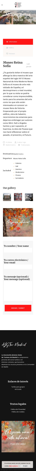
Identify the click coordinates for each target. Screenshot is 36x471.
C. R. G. (33, 469)
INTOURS (18, 389)
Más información (13, 466)
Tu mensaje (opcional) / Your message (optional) (17, 278)
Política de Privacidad (18, 409)
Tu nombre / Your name (16, 246)
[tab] (18, 42)
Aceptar (25, 466)
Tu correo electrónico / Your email (16, 261)
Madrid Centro (18, 154)
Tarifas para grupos (18, 387)
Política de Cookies (18, 412)
